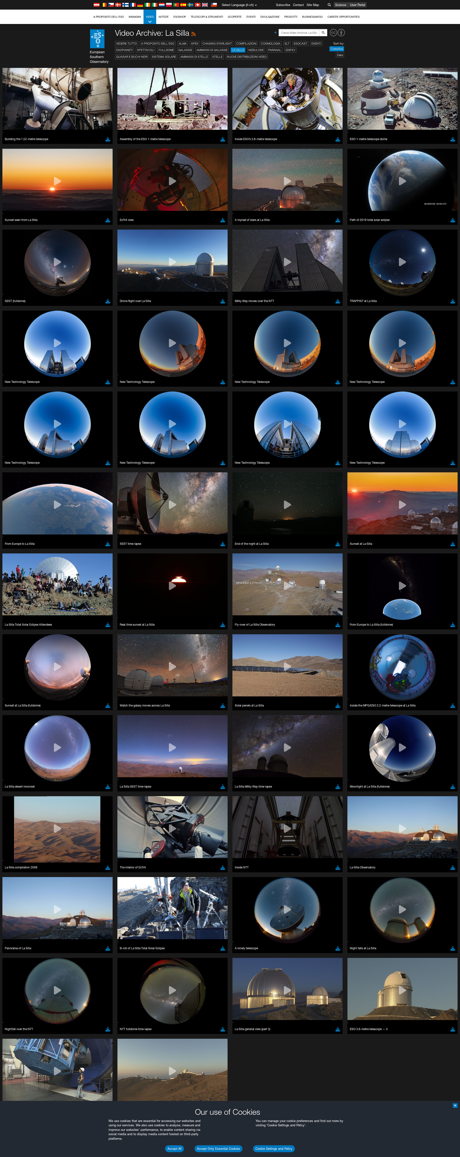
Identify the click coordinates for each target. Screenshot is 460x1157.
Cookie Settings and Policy (274, 1149)
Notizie (164, 16)
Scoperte (235, 16)
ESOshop (179, 16)
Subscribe (283, 5)
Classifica (337, 49)
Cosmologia (270, 43)
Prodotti (290, 16)
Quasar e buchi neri (132, 57)
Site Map (313, 5)
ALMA (183, 43)
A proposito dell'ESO (108, 16)
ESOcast (300, 43)
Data (340, 55)
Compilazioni (246, 43)
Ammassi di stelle (194, 57)
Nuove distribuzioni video (247, 57)
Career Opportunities (344, 16)
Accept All (174, 1149)
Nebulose (256, 50)
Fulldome (166, 50)
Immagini (135, 16)
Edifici (290, 50)
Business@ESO (312, 16)
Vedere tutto (126, 43)
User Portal (357, 5)
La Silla (238, 50)
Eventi (251, 16)
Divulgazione (270, 16)
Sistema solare (164, 57)
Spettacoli (145, 50)
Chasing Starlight (217, 43)
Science (340, 5)
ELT (287, 43)
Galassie (185, 50)
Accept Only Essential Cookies (218, 1149)
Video (150, 16)
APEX (194, 43)
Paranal (274, 50)
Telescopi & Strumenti (207, 16)
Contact (298, 5)
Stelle (217, 57)
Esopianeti (124, 50)
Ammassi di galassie (212, 50)
